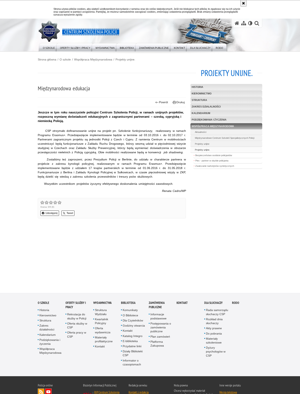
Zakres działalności (206, 106)
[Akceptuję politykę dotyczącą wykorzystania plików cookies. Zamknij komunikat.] (243, 3)
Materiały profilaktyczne (104, 340)
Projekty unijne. (125, 59)
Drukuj (180, 102)
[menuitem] (49, 47)
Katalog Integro (132, 337)
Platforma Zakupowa (157, 344)
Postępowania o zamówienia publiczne (160, 328)
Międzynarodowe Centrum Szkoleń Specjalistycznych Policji (224, 138)
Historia (197, 87)
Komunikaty (130, 311)
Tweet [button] (70, 213)
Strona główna (47, 59)
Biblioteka (128, 304)
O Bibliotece (130, 316)
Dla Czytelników (133, 321)
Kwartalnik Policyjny (101, 322)
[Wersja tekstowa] (250, 23)
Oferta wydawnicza (102, 331)
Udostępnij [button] (52, 213)
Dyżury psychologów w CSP (216, 352)
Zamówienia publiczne (156, 306)
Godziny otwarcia (134, 326)
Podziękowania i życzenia (209, 119)
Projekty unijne (202, 144)
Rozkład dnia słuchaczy (214, 322)
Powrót (163, 102)
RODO (235, 304)
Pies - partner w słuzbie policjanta (211, 160)
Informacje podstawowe (158, 317)
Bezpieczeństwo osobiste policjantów (213, 155)
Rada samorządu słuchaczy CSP (217, 313)
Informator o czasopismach (132, 363)
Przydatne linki (132, 347)
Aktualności (200, 132)
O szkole (65, 59)
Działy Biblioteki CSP (133, 354)
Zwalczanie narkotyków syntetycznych (214, 166)
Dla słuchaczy (213, 304)
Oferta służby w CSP (77, 326)
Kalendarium (201, 113)
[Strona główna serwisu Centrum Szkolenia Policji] (237, 23)
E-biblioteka (130, 342)
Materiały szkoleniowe (214, 341)
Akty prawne (214, 329)
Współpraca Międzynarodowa (93, 59)
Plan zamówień (160, 337)
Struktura (199, 100)
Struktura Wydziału (101, 313)
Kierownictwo (201, 93)
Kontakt (100, 347)
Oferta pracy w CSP (76, 335)
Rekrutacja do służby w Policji (76, 317)
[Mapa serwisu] (243, 23)
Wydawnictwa (102, 304)
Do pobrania (214, 334)
